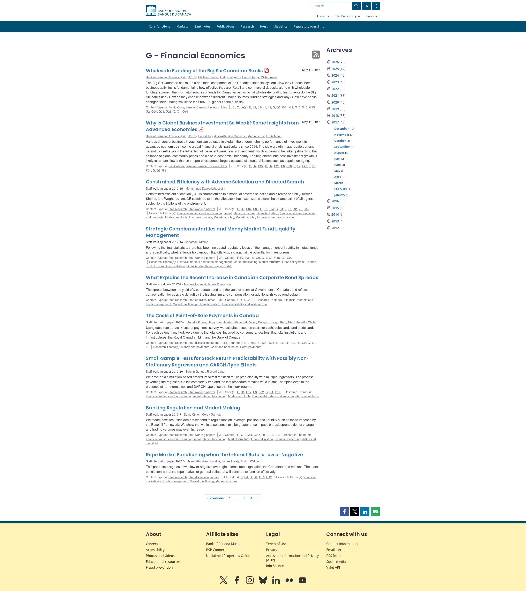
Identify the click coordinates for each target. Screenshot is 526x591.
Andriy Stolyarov (230, 77)
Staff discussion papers (203, 343)
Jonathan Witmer (197, 242)
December (341, 128)
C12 (248, 392)
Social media (336, 561)
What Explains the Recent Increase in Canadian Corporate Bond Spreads (232, 277)
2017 (335, 122)
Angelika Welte (306, 322)
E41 (287, 343)
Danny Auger (250, 77)
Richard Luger (216, 371)
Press (264, 26)
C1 (243, 392)
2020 (335, 102)
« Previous (215, 498)
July (337, 159)
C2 (254, 166)
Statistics (280, 26)
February (340, 189)
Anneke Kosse (196, 322)
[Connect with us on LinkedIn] (276, 583)
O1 (179, 111)
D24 (276, 166)
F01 (148, 170)
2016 (335, 201)
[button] (344, 511)
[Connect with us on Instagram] (250, 583)
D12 (252, 343)
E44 (260, 107)
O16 (185, 111)
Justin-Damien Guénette (230, 136)
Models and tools (176, 217)
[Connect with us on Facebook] (237, 583)
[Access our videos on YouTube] (302, 583)
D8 (283, 166)
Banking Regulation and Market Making (193, 408)
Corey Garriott (211, 414)
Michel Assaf (269, 77)
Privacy (271, 549)
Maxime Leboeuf (195, 284)
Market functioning (245, 262)
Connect (216, 549)
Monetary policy (224, 217)
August (339, 153)
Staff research (177, 209)
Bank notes (202, 26)
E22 (304, 166)
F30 (247, 258)
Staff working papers (201, 209)
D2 (270, 166)
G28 (168, 111)
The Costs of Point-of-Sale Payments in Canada (202, 315)
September (342, 147)
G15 (312, 107)
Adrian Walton (250, 461)
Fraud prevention (159, 567)
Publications (225, 26)
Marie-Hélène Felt (236, 322)
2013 (335, 221)
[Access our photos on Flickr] (289, 583)
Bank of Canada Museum (225, 543)
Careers (371, 16)
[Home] (168, 10)
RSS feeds (333, 555)
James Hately (230, 461)
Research (247, 26)
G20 (154, 111)
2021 (335, 95)
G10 (297, 107)
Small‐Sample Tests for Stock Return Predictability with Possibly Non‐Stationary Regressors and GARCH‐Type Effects (227, 361)
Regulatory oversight (309, 26)
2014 (335, 214)
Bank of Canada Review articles (206, 107)
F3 (269, 107)
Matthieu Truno (208, 77)
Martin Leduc (256, 136)
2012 (335, 228)
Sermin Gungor (195, 371)
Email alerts (335, 549)
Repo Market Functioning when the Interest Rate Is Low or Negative (224, 455)
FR (366, 6)
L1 (271, 435)
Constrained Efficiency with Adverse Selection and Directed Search (225, 182)
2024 (335, 75)
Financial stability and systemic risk (209, 266)
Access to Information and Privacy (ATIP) (292, 557)
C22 (260, 166)
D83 (255, 209)
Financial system (267, 213)
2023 (335, 82)
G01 (285, 107)
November (341, 135)
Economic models (200, 217)
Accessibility (155, 549)
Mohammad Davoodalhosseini (205, 188)
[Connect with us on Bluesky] (263, 583)
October (340, 141)
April (337, 177)
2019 (335, 109)
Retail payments (250, 347)
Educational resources (163, 561)
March (338, 183)
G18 (277, 258)
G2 (148, 111)
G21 (161, 111)
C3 (255, 392)
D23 (264, 343)
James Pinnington (219, 284)
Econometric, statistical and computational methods (285, 396)
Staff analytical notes (201, 300)
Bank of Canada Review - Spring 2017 (171, 77)
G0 (278, 107)
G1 (291, 107)
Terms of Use (276, 543)
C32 (261, 392)
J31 (295, 209)
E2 (298, 166)
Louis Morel (273, 136)
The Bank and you (347, 16)
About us (323, 16)
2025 (335, 69)
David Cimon (192, 414)
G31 (165, 170)
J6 (300, 209)
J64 (306, 209)
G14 (277, 392)
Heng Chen (215, 322)
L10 (277, 435)
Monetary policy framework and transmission (265, 217)
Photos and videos (160, 555)
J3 (289, 209)
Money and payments (195, 347)
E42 (293, 343)
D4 (246, 477)
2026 (335, 62)
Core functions (159, 26)
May (337, 171)
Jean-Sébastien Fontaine (203, 461)
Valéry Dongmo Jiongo (264, 322)
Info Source (275, 565)
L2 (147, 347)
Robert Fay (205, 136)
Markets (182, 26)
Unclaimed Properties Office (228, 555)
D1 (246, 343)
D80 (289, 166)
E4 (254, 107)
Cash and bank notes (225, 347)
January (339, 195)
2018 (335, 115)
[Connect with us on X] (224, 583)
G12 (305, 107)
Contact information (342, 543)
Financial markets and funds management (204, 213)
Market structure (244, 213)
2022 (335, 89)
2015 (335, 208)
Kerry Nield (287, 322)
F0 (313, 166)
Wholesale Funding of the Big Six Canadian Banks (204, 71)
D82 (248, 209)
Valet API (333, 567)
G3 (158, 170)
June (337, 165)
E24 (271, 209)
